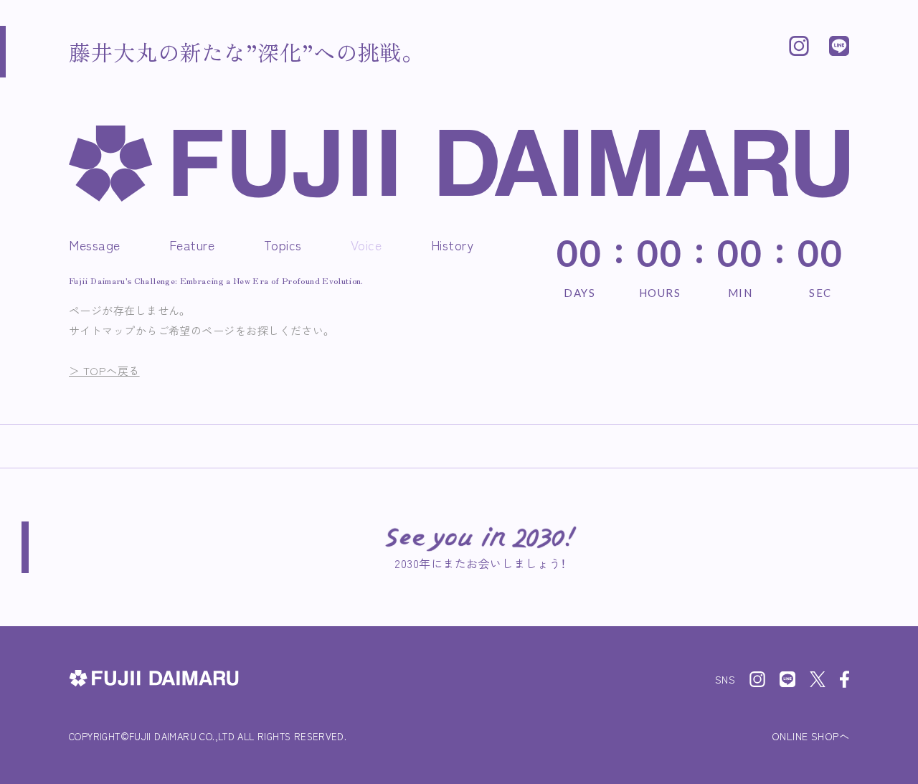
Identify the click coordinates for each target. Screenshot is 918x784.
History (452, 244)
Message (94, 244)
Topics (283, 244)
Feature (192, 244)
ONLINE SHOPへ (810, 736)
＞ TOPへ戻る (104, 370)
